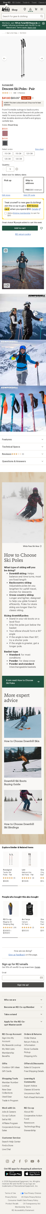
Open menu (41, 9)
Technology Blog (32, 1126)
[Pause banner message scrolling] (43, 23)
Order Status (30, 1038)
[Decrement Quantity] (4, 169)
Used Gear (7, 1096)
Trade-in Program (10, 1100)
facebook (20, 1161)
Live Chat (6, 1149)
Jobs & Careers (9, 1111)
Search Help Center (11, 1141)
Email (4, 972)
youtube (32, 1161)
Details (35, 209)
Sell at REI (6, 1119)
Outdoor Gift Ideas (11, 1067)
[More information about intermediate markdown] (32, 98)
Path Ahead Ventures (34, 1097)
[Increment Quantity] (16, 169)
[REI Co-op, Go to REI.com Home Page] (6, 9)
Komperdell (7, 85)
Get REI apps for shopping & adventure (23, 1168)
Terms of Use (10, 1193)
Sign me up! (23, 985)
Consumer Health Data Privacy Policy (23, 1200)
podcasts (38, 1161)
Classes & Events (32, 1089)
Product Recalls (12, 1204)
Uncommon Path (32, 1093)
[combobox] (23, 16)
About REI (29, 1111)
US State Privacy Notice (31, 1197)
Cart (36, 9)
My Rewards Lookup (11, 1045)
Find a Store (7, 1145)
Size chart (39, 149)
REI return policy (23, 234)
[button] (23, 58)
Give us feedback (16, 954)
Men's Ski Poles (12, 33)
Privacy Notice (11, 1197)
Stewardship (30, 1130)
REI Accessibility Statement (23, 1210)
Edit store (6, 195)
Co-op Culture (8, 1115)
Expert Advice (30, 1085)
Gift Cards (6, 1071)
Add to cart (20, 228)
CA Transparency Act (31, 1204)
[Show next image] (41, 58)
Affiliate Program (10, 1123)
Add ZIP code (29, 195)
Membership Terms (23, 1207)
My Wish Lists (8, 1049)
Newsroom (29, 1122)
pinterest (26, 1161)
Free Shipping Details (34, 1071)
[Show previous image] (4, 58)
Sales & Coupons (32, 1067)
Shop (14, 9)
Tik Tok (14, 1161)
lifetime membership (21, 213)
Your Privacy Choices (32, 1193)
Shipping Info (30, 1056)
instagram (7, 1161)
